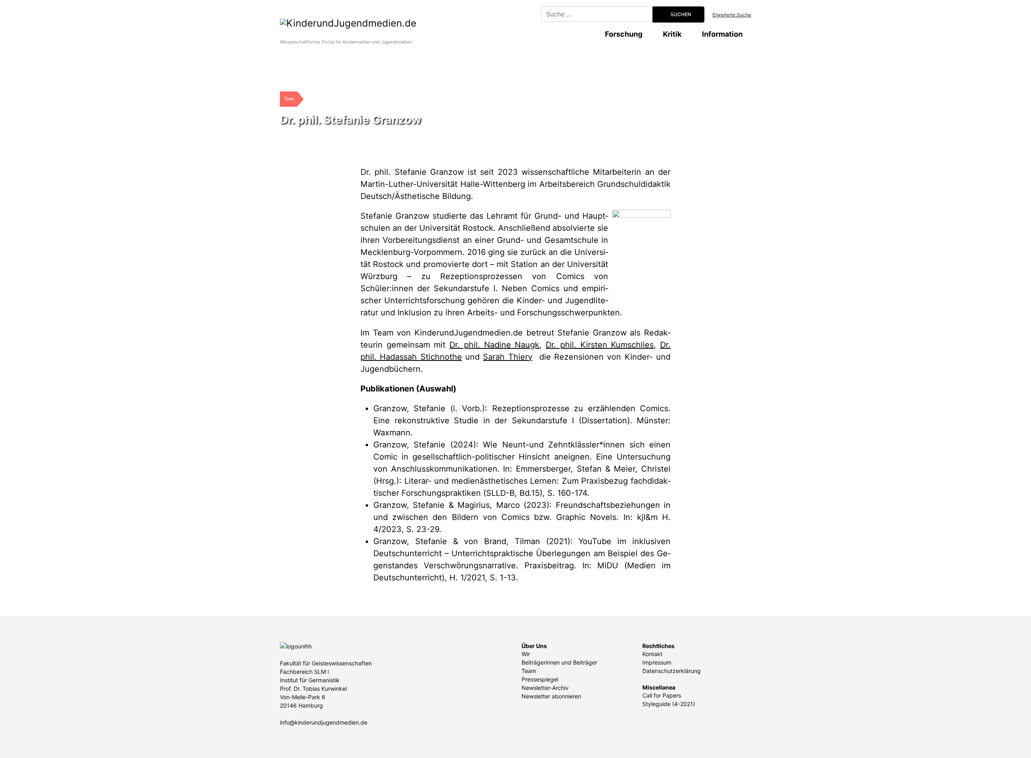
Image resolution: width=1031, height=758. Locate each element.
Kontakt (652, 653)
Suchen (680, 14)
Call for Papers (661, 695)
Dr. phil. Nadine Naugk (494, 345)
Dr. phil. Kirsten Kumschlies (600, 345)
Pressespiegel (540, 679)
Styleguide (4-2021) (668, 703)
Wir (526, 653)
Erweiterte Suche (731, 15)
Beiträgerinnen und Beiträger (559, 662)
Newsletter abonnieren (551, 696)
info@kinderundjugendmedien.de (323, 722)
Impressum (656, 662)
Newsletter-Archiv (545, 687)
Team (529, 670)
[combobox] (597, 14)
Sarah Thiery (507, 357)
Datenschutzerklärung (671, 670)
